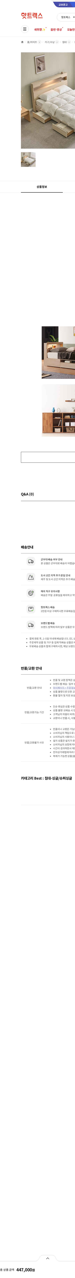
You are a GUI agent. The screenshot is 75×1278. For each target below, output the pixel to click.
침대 (64, 42)
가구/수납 (49, 42)
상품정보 (42, 187)
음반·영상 (56, 29)
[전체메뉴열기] (25, 29)
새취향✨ (39, 29)
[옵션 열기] (47, 1258)
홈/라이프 (32, 42)
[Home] (22, 42)
